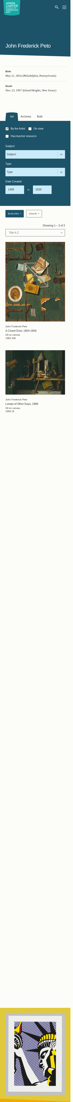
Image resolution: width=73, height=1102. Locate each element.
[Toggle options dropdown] (61, 154)
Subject (10, 146)
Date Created (13, 181)
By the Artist (14, 214)
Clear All (34, 214)
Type (8, 164)
